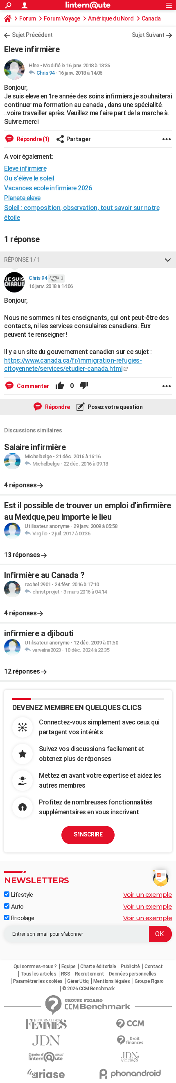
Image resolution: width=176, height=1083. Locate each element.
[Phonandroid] (130, 1074)
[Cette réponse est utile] (59, 386)
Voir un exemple (147, 894)
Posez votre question (115, 407)
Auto (16, 906)
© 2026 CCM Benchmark (88, 989)
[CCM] (130, 1024)
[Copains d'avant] (46, 1057)
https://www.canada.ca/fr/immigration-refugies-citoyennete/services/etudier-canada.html (73, 364)
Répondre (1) (33, 139)
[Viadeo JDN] (130, 1057)
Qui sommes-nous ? (35, 966)
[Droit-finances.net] (130, 1040)
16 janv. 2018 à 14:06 (80, 73)
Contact (153, 966)
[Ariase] (46, 1073)
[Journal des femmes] (46, 1024)
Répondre (57, 407)
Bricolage (21, 918)
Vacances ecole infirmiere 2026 (48, 188)
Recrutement (89, 974)
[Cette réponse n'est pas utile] (84, 386)
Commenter (32, 386)
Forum (27, 18)
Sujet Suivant (148, 35)
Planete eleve (22, 198)
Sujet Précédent (32, 35)
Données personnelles (132, 974)
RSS (65, 974)
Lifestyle (21, 894)
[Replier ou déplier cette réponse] (167, 259)
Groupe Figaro (149, 981)
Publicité (130, 966)
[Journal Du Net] (46, 1040)
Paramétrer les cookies (38, 981)
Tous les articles (38, 974)
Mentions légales (111, 981)
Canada (151, 18)
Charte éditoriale (98, 966)
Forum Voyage (62, 18)
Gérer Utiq (77, 981)
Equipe (68, 966)
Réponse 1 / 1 (22, 259)
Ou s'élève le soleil (29, 178)
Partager (78, 139)
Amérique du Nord (111, 18)
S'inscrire (88, 834)
